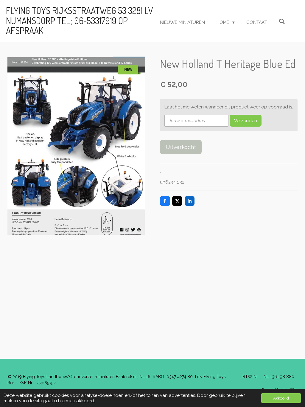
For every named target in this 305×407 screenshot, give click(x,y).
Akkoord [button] (281, 398)
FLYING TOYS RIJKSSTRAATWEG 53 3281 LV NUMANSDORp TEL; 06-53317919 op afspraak (79, 20)
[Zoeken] (282, 22)
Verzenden (245, 120)
